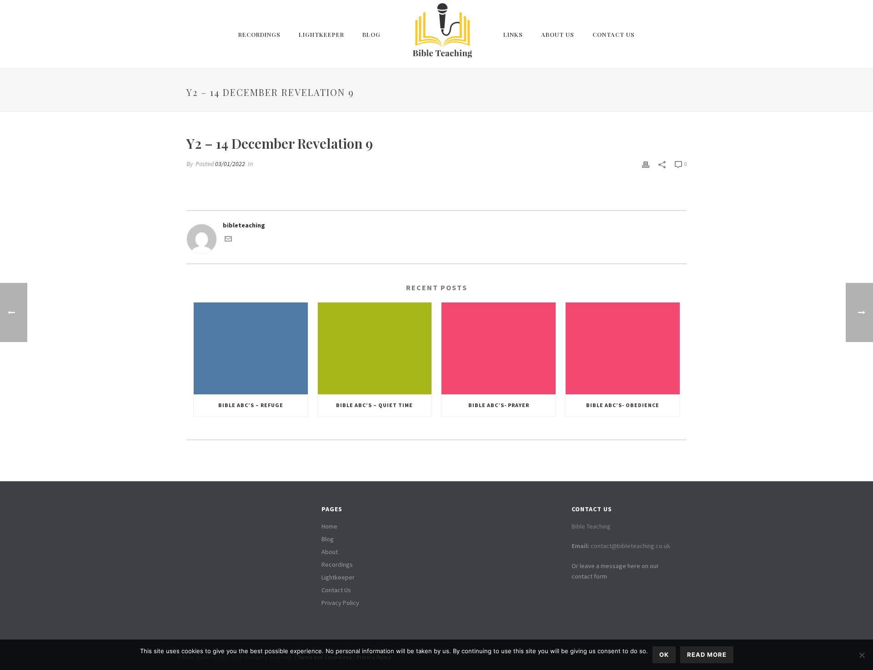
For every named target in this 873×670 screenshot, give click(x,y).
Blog (371, 34)
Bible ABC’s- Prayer (498, 405)
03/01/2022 (230, 164)
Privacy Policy (340, 603)
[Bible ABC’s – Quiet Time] (375, 348)
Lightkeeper (321, 34)
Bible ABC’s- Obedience (622, 405)
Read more (707, 654)
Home (329, 526)
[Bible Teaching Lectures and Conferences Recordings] (442, 34)
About (329, 552)
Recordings (259, 34)
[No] (861, 655)
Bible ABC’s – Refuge (250, 405)
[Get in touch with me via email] (228, 240)
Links (513, 34)
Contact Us (613, 34)
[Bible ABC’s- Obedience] (623, 348)
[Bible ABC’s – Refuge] (251, 348)
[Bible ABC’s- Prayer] (499, 348)
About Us (557, 34)
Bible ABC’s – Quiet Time (374, 405)
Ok (664, 654)
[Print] (645, 164)
